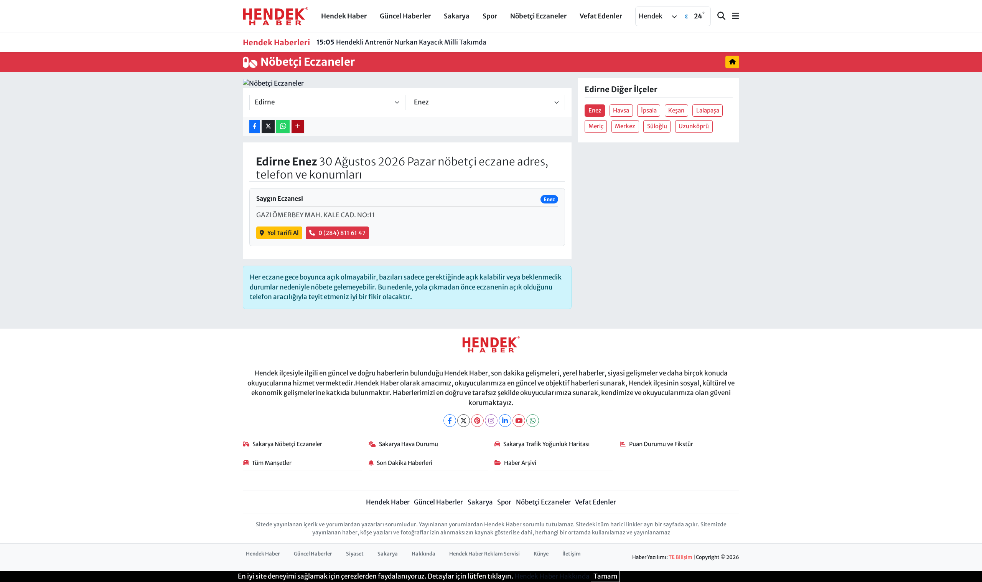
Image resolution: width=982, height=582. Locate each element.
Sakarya (457, 16)
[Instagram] (491, 420)
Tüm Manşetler (272, 462)
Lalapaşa (707, 110)
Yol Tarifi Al (283, 232)
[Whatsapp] (532, 420)
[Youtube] (518, 420)
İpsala (649, 110)
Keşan (676, 110)
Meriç (595, 126)
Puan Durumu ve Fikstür (661, 444)
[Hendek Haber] (275, 15)
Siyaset (355, 554)
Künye (541, 554)
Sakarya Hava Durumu (408, 444)
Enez (594, 110)
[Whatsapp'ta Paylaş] (283, 126)
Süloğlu (657, 126)
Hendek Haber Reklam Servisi (484, 554)
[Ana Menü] (732, 16)
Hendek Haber (344, 16)
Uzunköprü (694, 126)
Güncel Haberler (405, 16)
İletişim (571, 554)
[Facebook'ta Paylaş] (254, 126)
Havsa (621, 110)
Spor (490, 16)
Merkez (625, 126)
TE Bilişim (680, 557)
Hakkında (423, 554)
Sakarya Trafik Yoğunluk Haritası (546, 444)
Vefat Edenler (601, 16)
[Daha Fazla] (298, 126)
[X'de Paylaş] (268, 126)
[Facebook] (449, 420)
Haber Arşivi (520, 462)
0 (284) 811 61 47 (342, 232)
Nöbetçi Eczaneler (538, 16)
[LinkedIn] (505, 420)
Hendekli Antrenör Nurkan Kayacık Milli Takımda (401, 42)
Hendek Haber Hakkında (552, 576)
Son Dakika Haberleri (404, 462)
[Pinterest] (477, 420)
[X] (463, 420)
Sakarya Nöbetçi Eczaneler (287, 444)
